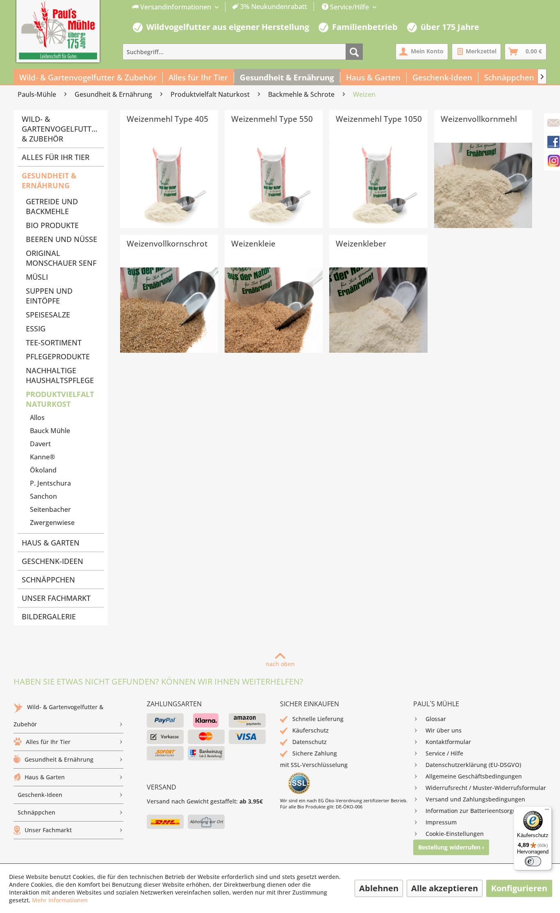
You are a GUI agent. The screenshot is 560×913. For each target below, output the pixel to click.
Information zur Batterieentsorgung (475, 811)
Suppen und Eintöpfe (49, 296)
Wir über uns (444, 730)
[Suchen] (354, 51)
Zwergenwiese (52, 522)
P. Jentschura (50, 483)
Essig (36, 328)
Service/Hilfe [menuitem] (349, 6)
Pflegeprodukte (58, 356)
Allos (37, 417)
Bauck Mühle (50, 430)
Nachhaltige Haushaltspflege (60, 375)
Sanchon (43, 496)
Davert (40, 443)
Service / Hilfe (444, 753)
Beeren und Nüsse (61, 239)
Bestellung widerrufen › (451, 847)
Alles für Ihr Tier (55, 157)
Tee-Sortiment (54, 342)
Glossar (436, 719)
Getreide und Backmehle (52, 206)
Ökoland (43, 470)
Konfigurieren (519, 888)
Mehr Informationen (60, 900)
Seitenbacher (50, 509)
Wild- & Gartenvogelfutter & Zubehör (61, 129)
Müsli (37, 277)
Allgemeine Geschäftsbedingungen (474, 776)
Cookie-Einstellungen (455, 834)
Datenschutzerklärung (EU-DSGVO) (473, 765)
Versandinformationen (176, 6)
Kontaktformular (448, 742)
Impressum (441, 822)
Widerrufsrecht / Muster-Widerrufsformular (486, 788)
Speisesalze (48, 315)
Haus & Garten (51, 543)
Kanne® (42, 456)
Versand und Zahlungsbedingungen (475, 799)
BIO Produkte (52, 225)
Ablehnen (378, 888)
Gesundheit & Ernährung (49, 180)
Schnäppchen (48, 579)
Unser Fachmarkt (56, 598)
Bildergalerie (49, 616)
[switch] (533, 861)
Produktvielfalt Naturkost (60, 399)
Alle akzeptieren (444, 888)
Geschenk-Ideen (52, 561)
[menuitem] (219, 7)
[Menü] (547, 811)
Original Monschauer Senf (61, 258)
